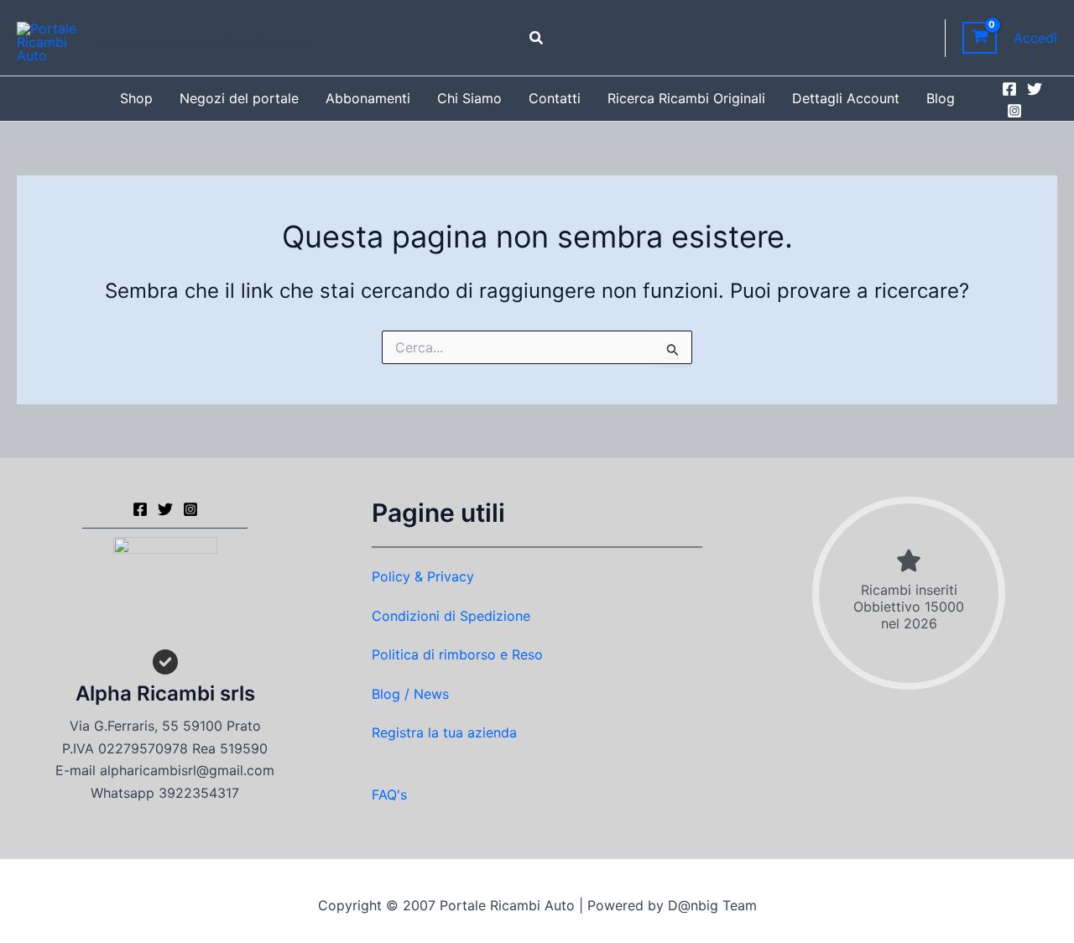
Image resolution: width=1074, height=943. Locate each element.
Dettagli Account (845, 98)
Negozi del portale (239, 98)
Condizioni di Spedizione (451, 615)
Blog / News (410, 693)
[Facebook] (1009, 88)
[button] (537, 38)
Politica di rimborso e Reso (457, 654)
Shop (136, 98)
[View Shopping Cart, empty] (979, 38)
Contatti (555, 98)
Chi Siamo (469, 98)
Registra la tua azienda (444, 732)
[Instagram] (1014, 110)
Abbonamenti (368, 98)
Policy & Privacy (423, 576)
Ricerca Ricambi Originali (686, 98)
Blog (940, 98)
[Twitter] (1034, 88)
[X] (165, 509)
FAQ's (389, 794)
